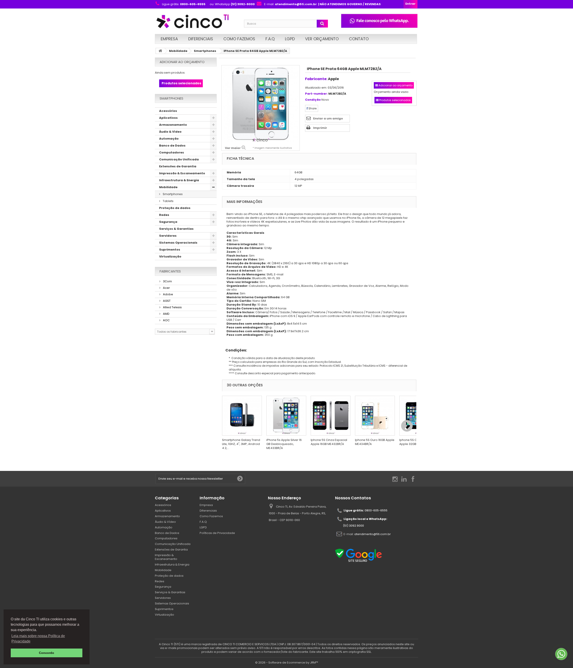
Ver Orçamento (322, 39)
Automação (169, 138)
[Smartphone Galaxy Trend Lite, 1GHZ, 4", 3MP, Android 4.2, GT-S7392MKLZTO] (242, 416)
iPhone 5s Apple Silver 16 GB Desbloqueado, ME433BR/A (284, 444)
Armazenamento (173, 125)
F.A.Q (270, 39)
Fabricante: (316, 78)
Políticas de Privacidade (217, 533)
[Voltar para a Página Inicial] (160, 51)
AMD (165, 314)
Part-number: (316, 94)
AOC (166, 320)
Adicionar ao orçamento (182, 62)
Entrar (410, 4)
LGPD (290, 39)
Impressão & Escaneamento (182, 173)
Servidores (168, 236)
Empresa (169, 39)
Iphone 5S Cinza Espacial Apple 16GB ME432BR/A (329, 442)
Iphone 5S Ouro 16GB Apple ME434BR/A (374, 442)
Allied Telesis (172, 307)
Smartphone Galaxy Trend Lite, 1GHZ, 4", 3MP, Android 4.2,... (241, 444)
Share (312, 108)
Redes (164, 215)
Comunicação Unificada (179, 159)
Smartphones (205, 51)
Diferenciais (200, 39)
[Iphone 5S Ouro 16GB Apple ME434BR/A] (375, 416)
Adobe (167, 294)
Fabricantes (170, 271)
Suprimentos (169, 249)
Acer (166, 288)
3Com (167, 281)
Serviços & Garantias (176, 229)
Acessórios (168, 111)
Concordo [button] (46, 653)
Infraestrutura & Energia (179, 180)
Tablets (167, 201)
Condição (313, 100)
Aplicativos (168, 118)
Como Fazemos (239, 39)
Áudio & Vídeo (170, 132)
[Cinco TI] (197, 22)
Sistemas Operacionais (178, 242)
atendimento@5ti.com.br (372, 534)
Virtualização (170, 256)
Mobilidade (178, 51)
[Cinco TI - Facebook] (413, 478)
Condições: (234, 350)
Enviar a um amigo (328, 118)
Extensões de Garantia (177, 166)
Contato (359, 39)
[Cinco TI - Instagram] (395, 478)
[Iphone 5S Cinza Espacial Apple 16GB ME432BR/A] (331, 416)
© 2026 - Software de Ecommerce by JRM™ (286, 662)
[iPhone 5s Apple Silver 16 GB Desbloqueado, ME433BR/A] (286, 416)
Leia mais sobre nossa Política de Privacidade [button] (38, 638)
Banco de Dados (172, 145)
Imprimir (320, 128)
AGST (166, 301)
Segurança (168, 222)
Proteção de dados (174, 208)
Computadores (171, 152)
